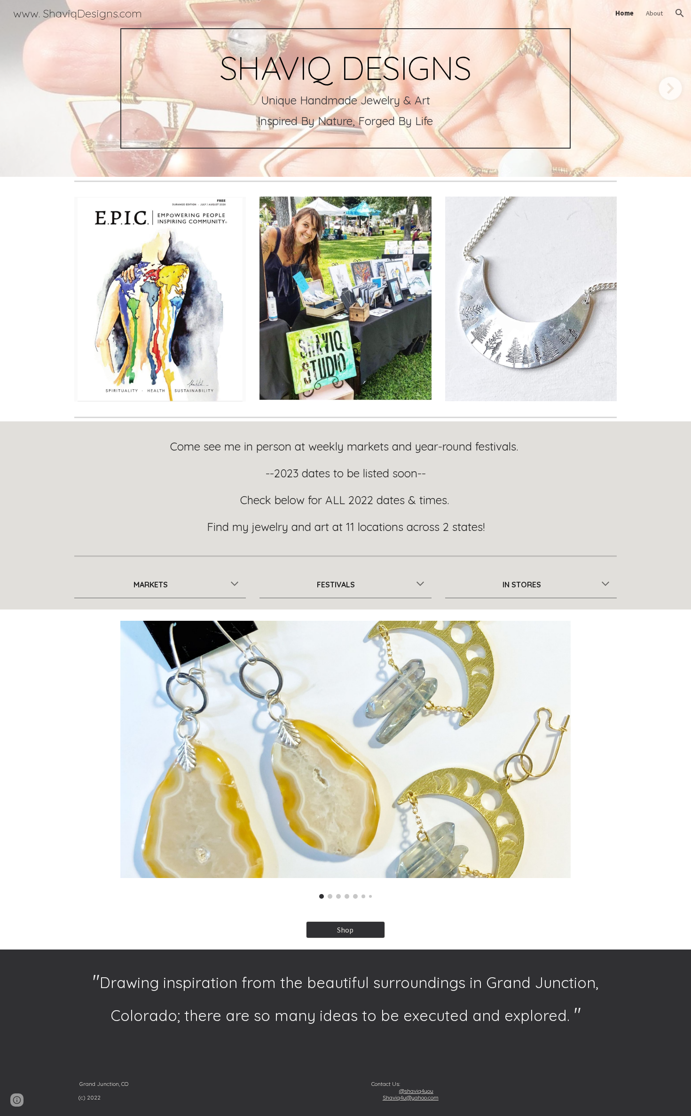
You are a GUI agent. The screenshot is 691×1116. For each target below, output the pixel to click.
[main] (345, 88)
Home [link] (624, 13)
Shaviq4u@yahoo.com (411, 1097)
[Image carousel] (345, 760)
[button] (679, 13)
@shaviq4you (416, 1090)
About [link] (654, 13)
